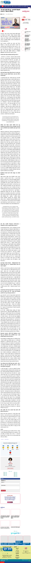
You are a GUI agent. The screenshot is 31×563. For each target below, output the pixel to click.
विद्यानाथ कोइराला (7, 439)
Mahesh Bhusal (29, 560)
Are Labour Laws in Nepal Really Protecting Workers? (5, 528)
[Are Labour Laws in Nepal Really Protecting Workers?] (5, 523)
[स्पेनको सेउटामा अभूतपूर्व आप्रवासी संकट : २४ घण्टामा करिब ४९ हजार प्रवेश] (22, 48)
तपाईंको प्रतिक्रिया (3, 485)
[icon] (2, 6)
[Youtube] (7, 553)
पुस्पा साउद (2, 439)
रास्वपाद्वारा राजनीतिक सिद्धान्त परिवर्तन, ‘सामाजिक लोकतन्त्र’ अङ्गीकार (15, 517)
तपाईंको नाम (3, 482)
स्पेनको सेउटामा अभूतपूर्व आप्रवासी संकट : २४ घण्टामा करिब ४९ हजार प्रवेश (27, 48)
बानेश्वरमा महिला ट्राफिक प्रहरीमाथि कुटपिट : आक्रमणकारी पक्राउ (27, 36)
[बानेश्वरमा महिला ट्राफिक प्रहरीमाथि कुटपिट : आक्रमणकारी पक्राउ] (22, 36)
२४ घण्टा (23, 19)
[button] (29, 7)
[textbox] (10, 221)
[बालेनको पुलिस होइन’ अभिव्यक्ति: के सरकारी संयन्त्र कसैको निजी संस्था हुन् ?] (5, 512)
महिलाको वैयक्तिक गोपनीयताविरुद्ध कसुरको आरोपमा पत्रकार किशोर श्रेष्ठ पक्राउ (27, 39)
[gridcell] (10, 212)
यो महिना (29, 19)
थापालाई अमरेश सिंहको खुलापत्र (15, 527)
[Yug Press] (5, 2)
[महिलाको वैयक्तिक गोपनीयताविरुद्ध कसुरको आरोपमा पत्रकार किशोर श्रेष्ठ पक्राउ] (22, 39)
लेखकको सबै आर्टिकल (10, 468)
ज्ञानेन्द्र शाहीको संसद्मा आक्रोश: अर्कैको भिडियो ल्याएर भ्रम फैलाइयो (27, 44)
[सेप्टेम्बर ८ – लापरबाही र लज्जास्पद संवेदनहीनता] (4, 540)
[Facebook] (3, 553)
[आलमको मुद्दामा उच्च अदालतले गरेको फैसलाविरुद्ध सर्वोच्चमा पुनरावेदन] (19, 540)
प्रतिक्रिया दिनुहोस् (3, 490)
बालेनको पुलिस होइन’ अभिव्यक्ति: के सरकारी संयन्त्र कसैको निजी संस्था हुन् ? (5, 517)
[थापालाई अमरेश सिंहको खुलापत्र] (15, 523)
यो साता (26, 19)
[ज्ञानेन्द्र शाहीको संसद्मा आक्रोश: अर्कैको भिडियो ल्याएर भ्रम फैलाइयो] (22, 44)
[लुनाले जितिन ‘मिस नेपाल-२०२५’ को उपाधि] (11, 540)
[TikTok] (5, 553)
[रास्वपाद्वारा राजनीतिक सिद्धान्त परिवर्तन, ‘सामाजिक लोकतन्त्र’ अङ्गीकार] (15, 512)
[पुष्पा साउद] (1, 14)
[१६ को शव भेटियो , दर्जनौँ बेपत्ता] (22, 32)
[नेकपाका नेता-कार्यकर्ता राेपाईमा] (26, 540)
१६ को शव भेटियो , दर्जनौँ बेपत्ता (27, 32)
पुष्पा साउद (3, 14)
